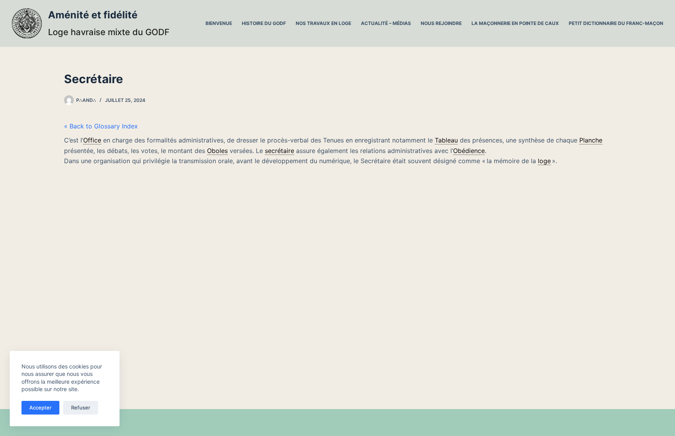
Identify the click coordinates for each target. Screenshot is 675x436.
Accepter (40, 407)
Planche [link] (590, 140)
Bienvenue (218, 23)
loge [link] (544, 161)
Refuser (80, 407)
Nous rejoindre (441, 23)
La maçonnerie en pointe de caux (515, 23)
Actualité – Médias (386, 23)
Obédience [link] (469, 151)
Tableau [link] (446, 140)
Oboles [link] (217, 151)
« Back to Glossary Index (101, 126)
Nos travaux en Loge (323, 23)
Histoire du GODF (264, 23)
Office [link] (92, 140)
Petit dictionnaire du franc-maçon (616, 23)
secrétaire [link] (279, 151)
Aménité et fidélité (93, 15)
